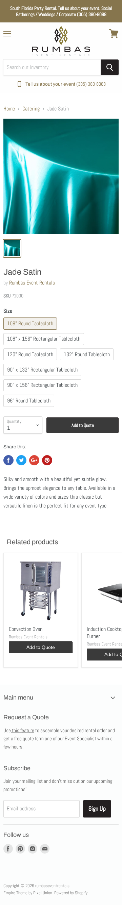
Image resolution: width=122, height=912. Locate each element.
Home (9, 109)
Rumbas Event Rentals (32, 282)
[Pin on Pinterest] (47, 460)
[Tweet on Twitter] (21, 460)
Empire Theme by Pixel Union (27, 893)
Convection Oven (25, 629)
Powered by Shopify (70, 893)
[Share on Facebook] (8, 460)
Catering (31, 109)
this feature (22, 730)
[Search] (110, 67)
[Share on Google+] (34, 460)
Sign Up (97, 808)
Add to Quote (83, 425)
